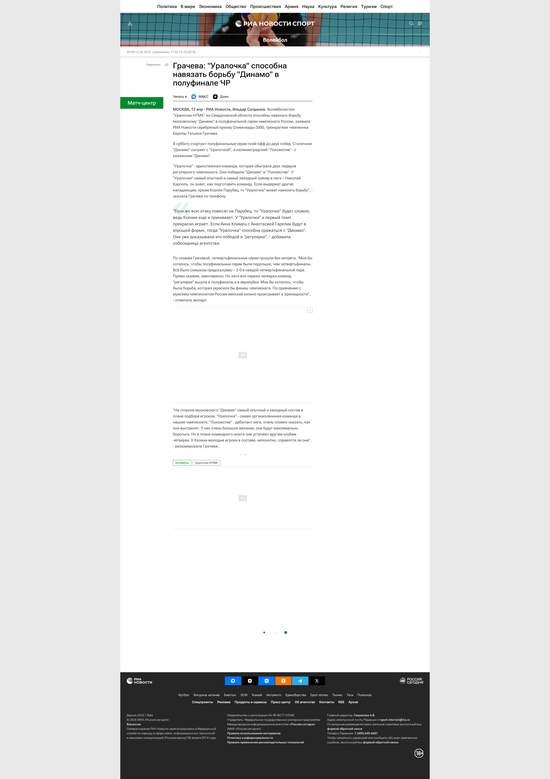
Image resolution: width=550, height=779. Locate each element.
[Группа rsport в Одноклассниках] (283, 681)
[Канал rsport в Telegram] (300, 681)
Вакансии (134, 724)
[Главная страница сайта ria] (260, 23)
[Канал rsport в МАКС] (233, 681)
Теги (350, 695)
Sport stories (319, 695)
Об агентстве (305, 702)
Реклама (223, 702)
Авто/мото (273, 695)
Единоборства (296, 695)
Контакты (326, 702)
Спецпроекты (202, 702)
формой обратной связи (344, 728)
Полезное (365, 695)
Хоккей (257, 695)
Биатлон (230, 695)
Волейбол (182, 462)
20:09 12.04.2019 (139, 52)
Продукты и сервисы (251, 702)
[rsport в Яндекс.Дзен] (250, 681)
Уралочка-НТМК (206, 462)
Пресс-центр (280, 702)
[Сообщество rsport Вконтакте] (266, 681)
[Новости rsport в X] (317, 681)
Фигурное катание (206, 695)
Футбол (183, 695)
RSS (341, 702)
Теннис (337, 695)
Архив (353, 702)
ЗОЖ (244, 695)
